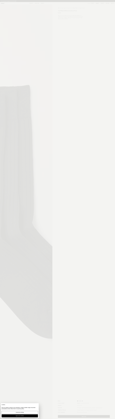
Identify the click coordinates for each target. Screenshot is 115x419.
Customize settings (20, 412)
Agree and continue (20, 415)
